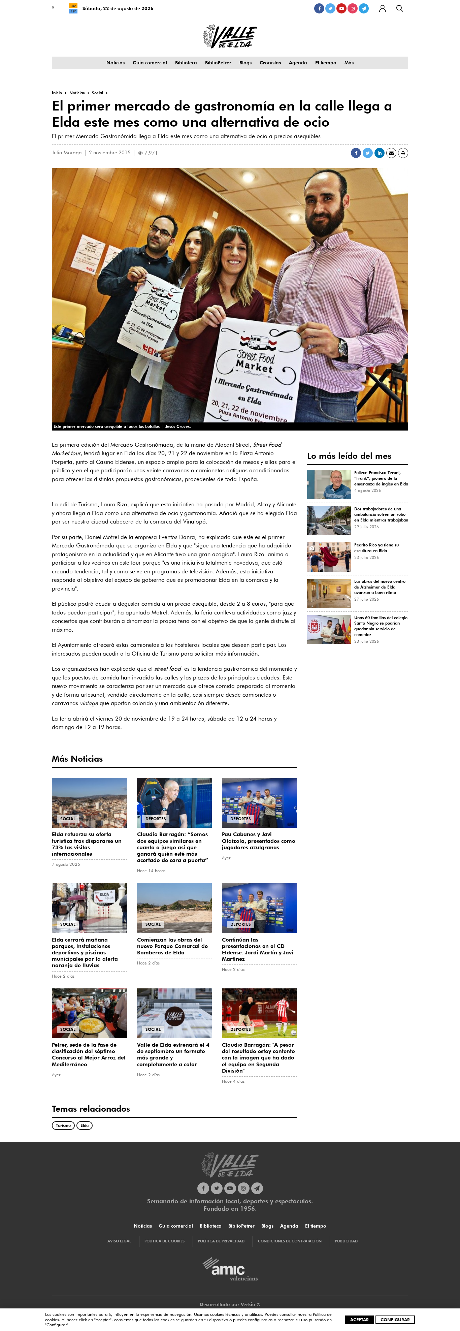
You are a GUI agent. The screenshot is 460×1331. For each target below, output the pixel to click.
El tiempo (325, 62)
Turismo (63, 1125)
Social (67, 818)
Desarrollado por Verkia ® (230, 1304)
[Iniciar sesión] (382, 8)
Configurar (395, 1319)
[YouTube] (341, 8)
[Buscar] (399, 8)
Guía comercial (150, 62)
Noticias (115, 62)
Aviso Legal (119, 1241)
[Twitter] (330, 8)
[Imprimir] (403, 153)
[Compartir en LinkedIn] (379, 153)
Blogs (245, 62)
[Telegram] (364, 8)
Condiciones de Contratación (290, 1241)
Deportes (155, 818)
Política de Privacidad (221, 1241)
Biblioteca (186, 62)
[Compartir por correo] (391, 153)
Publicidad (346, 1241)
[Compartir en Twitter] (368, 153)
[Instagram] (353, 8)
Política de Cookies (164, 1241)
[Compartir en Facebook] (356, 153)
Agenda (298, 62)
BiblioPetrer (218, 62)
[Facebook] (319, 8)
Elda (84, 1125)
